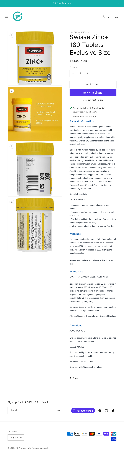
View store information (84, 116)
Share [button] (76, 378)
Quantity (74, 67)
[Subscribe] (58, 410)
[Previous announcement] (6, 3)
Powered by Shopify (41, 448)
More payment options (93, 100)
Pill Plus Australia (23, 448)
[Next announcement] (118, 3)
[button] (6, 16)
